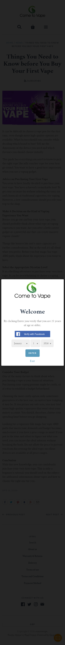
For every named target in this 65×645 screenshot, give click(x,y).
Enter (32, 353)
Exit (32, 361)
